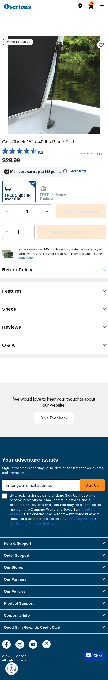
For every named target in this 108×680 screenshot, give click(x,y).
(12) (40, 152)
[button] (60, 253)
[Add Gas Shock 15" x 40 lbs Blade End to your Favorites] (101, 45)
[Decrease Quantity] (5, 232)
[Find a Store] (80, 6)
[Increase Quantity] (31, 232)
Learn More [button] (25, 258)
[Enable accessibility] (11, 668)
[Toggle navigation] (101, 6)
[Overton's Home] (17, 6)
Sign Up (92, 485)
